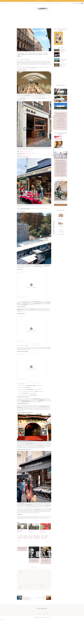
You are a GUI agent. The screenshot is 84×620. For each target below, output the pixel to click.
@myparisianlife (40, 516)
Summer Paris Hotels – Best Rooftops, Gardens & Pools (63, 60)
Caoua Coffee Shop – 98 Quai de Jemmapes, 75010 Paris (46, 560)
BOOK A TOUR (2, 619)
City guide (22, 52)
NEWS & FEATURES (31, 52)
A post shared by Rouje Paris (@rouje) (31, 381)
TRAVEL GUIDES (58, 3)
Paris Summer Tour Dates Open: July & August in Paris (63, 50)
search (2, 3)
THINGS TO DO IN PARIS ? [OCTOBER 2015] (22, 548)
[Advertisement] (42, 21)
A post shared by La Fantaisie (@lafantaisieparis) (31, 299)
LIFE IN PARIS (27, 52)
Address (21, 151)
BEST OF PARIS (19, 52)
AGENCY (44, 3)
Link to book (44, 310)
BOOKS (32, 3)
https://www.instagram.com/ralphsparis (22, 345)
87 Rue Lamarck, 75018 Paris (27, 151)
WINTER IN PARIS (45, 52)
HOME (24, 3)
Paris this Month (39, 52)
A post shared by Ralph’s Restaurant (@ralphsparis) (31, 343)
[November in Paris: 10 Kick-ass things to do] (33, 526)
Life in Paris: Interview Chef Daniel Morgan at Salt (34, 560)
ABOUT (48, 3)
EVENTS (40, 3)
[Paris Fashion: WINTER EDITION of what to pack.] (45, 526)
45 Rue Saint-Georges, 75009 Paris (30, 153)
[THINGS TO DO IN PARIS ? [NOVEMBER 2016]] (22, 526)
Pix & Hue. (48, 617)
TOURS (28, 3)
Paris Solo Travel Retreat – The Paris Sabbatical (62, 65)
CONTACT (52, 3)
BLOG (36, 3)
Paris (35, 52)
